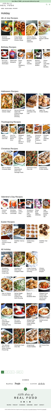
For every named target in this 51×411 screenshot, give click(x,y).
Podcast (15, 404)
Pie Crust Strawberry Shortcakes (5, 62)
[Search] (46, 4)
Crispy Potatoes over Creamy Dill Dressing (32, 270)
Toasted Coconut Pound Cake (6, 242)
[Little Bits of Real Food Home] (7, 4)
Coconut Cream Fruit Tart (4, 211)
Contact (41, 404)
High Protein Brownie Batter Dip (45, 213)
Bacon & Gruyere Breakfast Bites (31, 295)
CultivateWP (44, 409)
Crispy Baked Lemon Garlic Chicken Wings (18, 38)
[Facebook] (24, 401)
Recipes (9, 404)
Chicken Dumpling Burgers (42, 270)
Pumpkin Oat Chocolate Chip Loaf (31, 111)
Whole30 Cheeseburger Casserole (6, 38)
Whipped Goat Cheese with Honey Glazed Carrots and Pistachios (43, 296)
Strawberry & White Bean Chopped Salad (18, 270)
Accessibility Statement (32, 409)
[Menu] (49, 4)
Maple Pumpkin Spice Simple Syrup (29, 138)
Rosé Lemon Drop (21, 211)
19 (18, 372)
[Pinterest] (29, 401)
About (36, 404)
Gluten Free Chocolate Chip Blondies (46, 64)
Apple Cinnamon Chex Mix (5, 137)
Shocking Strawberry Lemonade (13, 211)
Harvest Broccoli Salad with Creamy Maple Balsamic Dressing (19, 113)
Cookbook (22, 404)
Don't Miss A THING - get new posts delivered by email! (25, 1)
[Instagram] (21, 401)
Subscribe (30, 404)
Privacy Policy (25, 409)
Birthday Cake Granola (29, 62)
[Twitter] (27, 401)
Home (2, 8)
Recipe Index (8, 8)
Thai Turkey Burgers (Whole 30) (44, 38)
